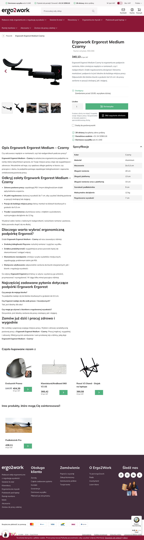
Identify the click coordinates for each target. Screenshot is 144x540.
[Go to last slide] (6, 71)
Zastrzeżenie (86, 535)
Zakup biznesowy (67, 477)
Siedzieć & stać (56, 20)
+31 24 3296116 (91, 136)
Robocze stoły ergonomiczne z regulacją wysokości (23, 20)
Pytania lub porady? (44, 3)
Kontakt (34, 485)
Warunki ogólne (115, 535)
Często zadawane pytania (41, 481)
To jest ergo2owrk (96, 474)
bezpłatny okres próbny (90, 132)
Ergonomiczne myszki (91, 20)
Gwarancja (35, 488)
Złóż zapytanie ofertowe (115, 115)
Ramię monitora (8, 28)
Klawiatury (72, 20)
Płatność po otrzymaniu (40, 496)
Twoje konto (65, 484)
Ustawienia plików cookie (133, 535)
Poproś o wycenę (67, 474)
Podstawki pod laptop (115, 20)
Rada (91, 477)
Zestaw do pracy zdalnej (44, 28)
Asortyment (94, 481)
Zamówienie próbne (68, 481)
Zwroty (34, 478)
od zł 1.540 (19, 3)
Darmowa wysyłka (38, 492)
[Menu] (140, 517)
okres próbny (85, 3)
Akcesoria (25, 28)
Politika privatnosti (100, 535)
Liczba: (75, 101)
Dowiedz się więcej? (113, 538)
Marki (4, 500)
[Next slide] (59, 71)
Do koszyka (108, 106)
